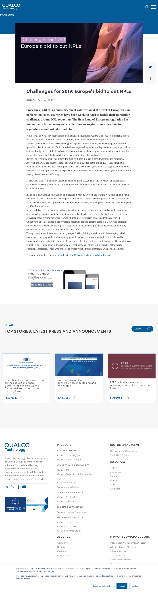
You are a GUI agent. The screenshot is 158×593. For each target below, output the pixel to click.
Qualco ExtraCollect (68, 486)
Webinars (115, 488)
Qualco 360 (63, 470)
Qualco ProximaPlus (67, 497)
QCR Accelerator (66, 482)
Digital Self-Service (120, 455)
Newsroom (63, 547)
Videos (113, 480)
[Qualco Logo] (11, 7)
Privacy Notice (118, 551)
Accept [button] (122, 586)
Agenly (61, 478)
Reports (114, 467)
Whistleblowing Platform (123, 547)
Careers (61, 551)
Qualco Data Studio (67, 522)
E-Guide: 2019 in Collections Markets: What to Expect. (83, 255)
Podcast (114, 476)
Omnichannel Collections (123, 450)
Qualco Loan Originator (69, 455)
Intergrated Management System (128, 542)
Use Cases (115, 472)
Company (62, 542)
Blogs (113, 484)
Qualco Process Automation (72, 512)
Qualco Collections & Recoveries (74, 474)
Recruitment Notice (120, 559)
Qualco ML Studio (67, 526)
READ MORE (11, 398)
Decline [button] (135, 586)
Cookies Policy (49, 571)
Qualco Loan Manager (69, 459)
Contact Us (63, 555)
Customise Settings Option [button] (103, 586)
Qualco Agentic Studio (69, 530)
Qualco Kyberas (65, 501)
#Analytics (7, 14)
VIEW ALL (139, 329)
